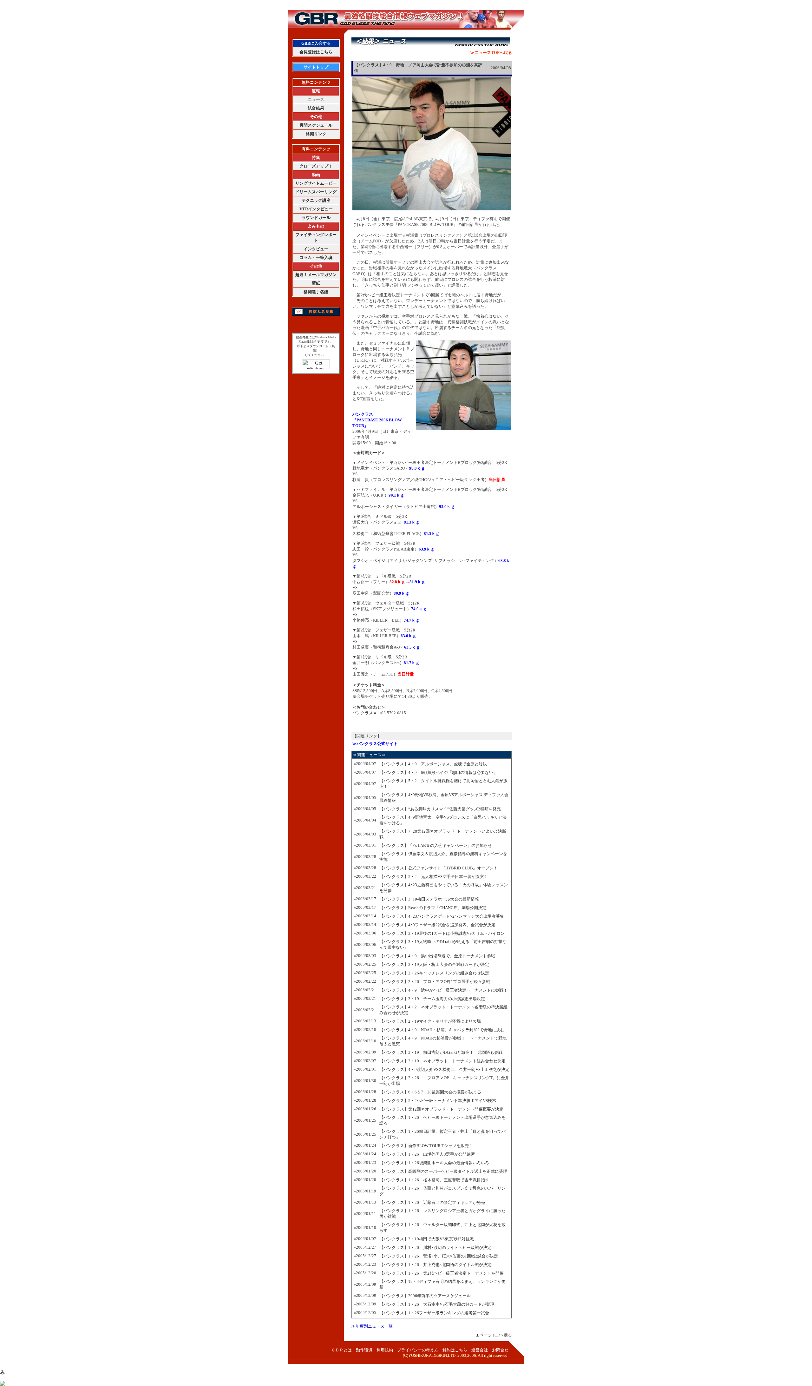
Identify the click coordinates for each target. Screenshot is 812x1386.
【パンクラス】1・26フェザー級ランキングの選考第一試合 (434, 1312)
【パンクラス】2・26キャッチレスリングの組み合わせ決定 (434, 973)
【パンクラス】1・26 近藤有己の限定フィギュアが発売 (432, 1202)
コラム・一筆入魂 (315, 257)
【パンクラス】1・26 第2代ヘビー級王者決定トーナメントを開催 (441, 1273)
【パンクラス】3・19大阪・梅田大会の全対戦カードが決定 (434, 964)
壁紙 (316, 283)
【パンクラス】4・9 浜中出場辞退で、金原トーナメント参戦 (437, 956)
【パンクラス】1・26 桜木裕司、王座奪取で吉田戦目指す (434, 1180)
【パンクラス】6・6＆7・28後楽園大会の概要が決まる (430, 1092)
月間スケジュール (315, 125)
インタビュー (316, 249)
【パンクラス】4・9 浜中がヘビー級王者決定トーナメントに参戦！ (443, 990)
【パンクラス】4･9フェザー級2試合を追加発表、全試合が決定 (437, 924)
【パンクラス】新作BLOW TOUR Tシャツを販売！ (426, 1145)
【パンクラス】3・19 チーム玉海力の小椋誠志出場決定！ (434, 998)
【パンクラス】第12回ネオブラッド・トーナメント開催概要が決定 (441, 1109)
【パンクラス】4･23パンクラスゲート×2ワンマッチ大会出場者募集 (441, 916)
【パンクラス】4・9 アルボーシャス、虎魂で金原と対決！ (435, 764)
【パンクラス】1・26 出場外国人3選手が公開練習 (427, 1154)
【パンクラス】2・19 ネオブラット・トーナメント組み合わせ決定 (442, 1061)
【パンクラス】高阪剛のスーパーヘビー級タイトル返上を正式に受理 (443, 1171)
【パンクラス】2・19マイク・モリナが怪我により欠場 (430, 1021)
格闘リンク (316, 133)
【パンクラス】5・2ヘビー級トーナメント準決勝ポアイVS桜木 (437, 1100)
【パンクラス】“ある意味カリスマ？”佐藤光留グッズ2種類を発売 (440, 809)
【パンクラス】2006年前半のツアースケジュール (425, 1295)
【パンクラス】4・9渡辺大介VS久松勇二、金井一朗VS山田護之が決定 (444, 1069)
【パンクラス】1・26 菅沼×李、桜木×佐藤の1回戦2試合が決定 (438, 1256)
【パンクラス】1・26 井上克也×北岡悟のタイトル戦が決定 (435, 1264)
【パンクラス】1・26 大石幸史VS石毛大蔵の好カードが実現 (436, 1304)
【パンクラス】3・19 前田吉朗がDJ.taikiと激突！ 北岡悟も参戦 (440, 1052)
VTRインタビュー (316, 209)
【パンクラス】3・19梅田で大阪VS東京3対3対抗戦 (426, 1239)
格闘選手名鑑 (316, 291)
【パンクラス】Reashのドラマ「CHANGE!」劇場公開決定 (432, 907)
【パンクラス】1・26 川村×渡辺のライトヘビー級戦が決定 (435, 1247)
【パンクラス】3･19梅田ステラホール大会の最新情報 (429, 899)
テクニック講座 (316, 200)
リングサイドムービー (316, 183)
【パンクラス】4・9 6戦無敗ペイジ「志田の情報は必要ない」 (438, 772)
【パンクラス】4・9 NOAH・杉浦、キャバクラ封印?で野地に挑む (441, 1029)
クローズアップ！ (315, 166)
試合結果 (316, 108)
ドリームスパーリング (316, 191)
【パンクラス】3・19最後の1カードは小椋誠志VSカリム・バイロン (442, 933)
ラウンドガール (316, 217)
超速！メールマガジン (316, 274)
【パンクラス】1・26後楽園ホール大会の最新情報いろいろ (434, 1162)
